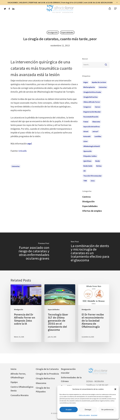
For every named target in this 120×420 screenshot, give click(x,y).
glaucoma (96, 122)
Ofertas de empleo (92, 210)
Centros (86, 196)
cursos (97, 107)
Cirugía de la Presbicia (47, 373)
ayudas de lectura (99, 82)
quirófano (87, 161)
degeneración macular (92, 112)
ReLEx (97, 161)
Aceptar (69, 410)
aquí (29, 143)
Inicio (13, 369)
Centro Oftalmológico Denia (22, 388)
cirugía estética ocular (92, 92)
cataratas (16, 166)
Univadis (22, 150)
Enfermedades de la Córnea (71, 379)
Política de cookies (84, 415)
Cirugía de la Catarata (47, 369)
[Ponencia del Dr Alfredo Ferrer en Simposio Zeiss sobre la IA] (26, 313)
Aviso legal (94, 415)
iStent (85, 131)
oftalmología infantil (91, 146)
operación (87, 151)
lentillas (98, 136)
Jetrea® (95, 131)
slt (84, 171)
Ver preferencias (107, 410)
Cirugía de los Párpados (43, 389)
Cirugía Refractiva (45, 378)
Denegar (88, 410)
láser (85, 141)
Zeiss (93, 181)
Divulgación (53, 32)
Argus (85, 82)
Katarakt (87, 136)
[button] (115, 389)
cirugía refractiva (90, 97)
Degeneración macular (68, 371)
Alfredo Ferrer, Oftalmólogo (18, 375)
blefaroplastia (89, 87)
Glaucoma (41, 383)
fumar (85, 122)
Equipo (14, 382)
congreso (87, 107)
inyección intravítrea (91, 127)
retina (98, 166)
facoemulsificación (90, 117)
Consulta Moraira (19, 395)
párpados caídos (90, 156)
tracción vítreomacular (92, 176)
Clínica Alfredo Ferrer (91, 102)
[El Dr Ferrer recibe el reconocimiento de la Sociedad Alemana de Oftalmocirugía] (93, 313)
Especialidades (67, 32)
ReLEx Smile (87, 166)
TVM (85, 181)
